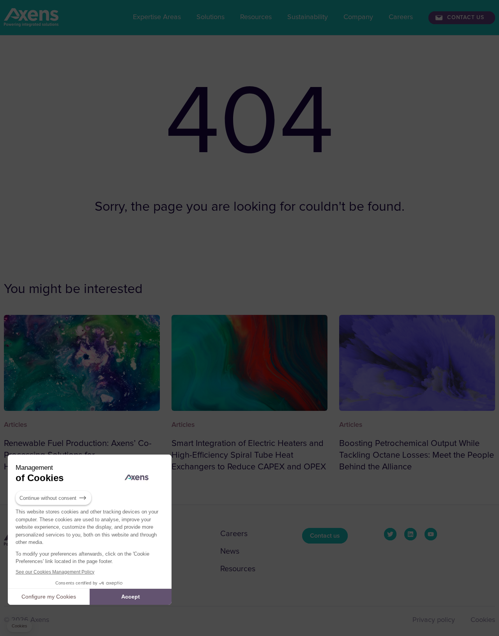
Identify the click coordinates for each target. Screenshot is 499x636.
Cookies (483, 620)
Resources (256, 17)
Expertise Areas (157, 17)
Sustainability (307, 17)
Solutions (210, 17)
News (229, 551)
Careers (401, 17)
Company (358, 17)
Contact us (465, 17)
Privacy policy (433, 620)
